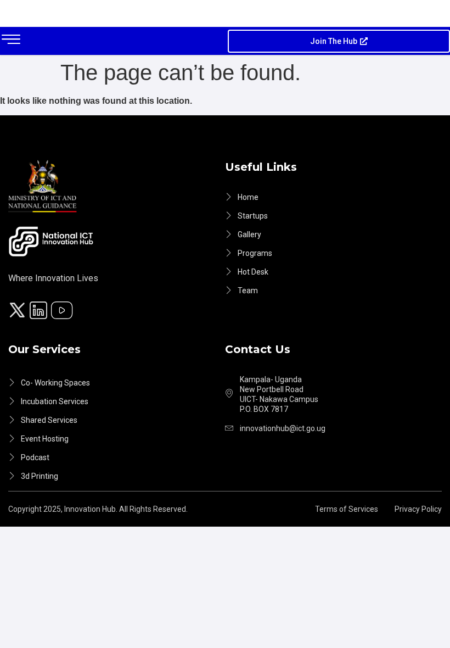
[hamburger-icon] (11, 41)
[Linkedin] (40, 312)
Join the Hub (333, 41)
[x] (18, 312)
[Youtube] (63, 312)
